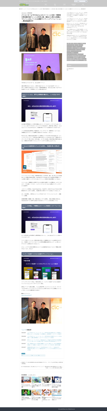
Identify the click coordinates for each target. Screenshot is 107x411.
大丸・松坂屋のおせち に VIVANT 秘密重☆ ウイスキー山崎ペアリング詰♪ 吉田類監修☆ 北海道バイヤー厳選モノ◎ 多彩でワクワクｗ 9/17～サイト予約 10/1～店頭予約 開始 (44, 344)
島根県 (75, 57)
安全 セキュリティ (70, 57)
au (67, 43)
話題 (55, 4)
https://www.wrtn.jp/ (25, 295)
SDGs (72, 43)
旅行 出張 (75, 58)
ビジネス (68, 51)
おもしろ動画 (80, 43)
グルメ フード (69, 46)
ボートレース (75, 52)
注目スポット (84, 58)
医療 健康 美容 (75, 55)
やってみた (83, 4)
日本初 (79, 58)
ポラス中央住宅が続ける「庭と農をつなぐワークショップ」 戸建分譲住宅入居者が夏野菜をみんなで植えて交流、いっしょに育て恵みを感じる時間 (41, 367)
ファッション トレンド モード (76, 51)
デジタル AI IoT (35, 355)
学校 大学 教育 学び (82, 55)
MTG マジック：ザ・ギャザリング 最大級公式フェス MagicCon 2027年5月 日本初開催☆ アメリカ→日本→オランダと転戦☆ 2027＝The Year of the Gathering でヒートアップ (44, 340)
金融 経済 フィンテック (80, 60)
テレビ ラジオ (82, 48)
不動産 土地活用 (69, 55)
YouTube (75, 43)
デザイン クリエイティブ (27, 355)
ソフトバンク (69, 48)
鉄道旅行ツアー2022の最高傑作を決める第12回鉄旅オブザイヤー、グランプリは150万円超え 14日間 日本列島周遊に (42, 363)
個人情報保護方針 (70, 68)
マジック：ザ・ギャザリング (72, 54)
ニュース (45, 4)
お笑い (84, 43)
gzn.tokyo (66, 409)
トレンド (64, 4)
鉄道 (85, 60)
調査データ (73, 60)
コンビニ (74, 46)
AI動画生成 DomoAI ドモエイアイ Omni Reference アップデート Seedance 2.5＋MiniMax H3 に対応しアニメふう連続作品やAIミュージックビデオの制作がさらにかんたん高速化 (44, 348)
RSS (67, 70)
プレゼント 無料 (69, 52)
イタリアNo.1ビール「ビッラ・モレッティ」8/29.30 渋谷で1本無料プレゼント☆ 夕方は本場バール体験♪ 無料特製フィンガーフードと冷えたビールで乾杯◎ (44, 337)
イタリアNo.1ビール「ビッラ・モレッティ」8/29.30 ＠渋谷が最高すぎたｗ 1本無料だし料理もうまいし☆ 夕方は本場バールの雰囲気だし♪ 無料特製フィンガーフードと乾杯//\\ (44, 333)
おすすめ (74, 4)
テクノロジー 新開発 (76, 48)
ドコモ (83, 49)
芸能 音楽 (68, 60)
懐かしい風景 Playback (81, 57)
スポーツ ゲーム (79, 46)
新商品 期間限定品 (70, 58)
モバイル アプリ (42, 355)
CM (69, 43)
